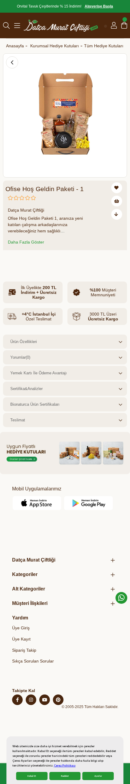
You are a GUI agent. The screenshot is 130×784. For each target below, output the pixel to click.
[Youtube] (44, 699)
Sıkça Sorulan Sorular (33, 661)
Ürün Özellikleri (23, 341)
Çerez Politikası (65, 765)
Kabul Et (32, 776)
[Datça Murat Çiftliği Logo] (61, 25)
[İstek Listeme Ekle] (116, 201)
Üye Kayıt (21, 639)
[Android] (88, 503)
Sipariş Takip (24, 650)
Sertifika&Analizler (26, 388)
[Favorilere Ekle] (116, 187)
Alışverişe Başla (99, 6)
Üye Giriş (21, 627)
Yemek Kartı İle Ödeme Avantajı (38, 373)
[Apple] (37, 503)
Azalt (11, 261)
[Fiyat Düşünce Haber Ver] (116, 214)
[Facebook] (17, 699)
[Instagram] (31, 699)
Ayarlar (98, 776)
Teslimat (17, 420)
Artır (47, 261)
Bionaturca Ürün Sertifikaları (35, 404)
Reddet (65, 776)
